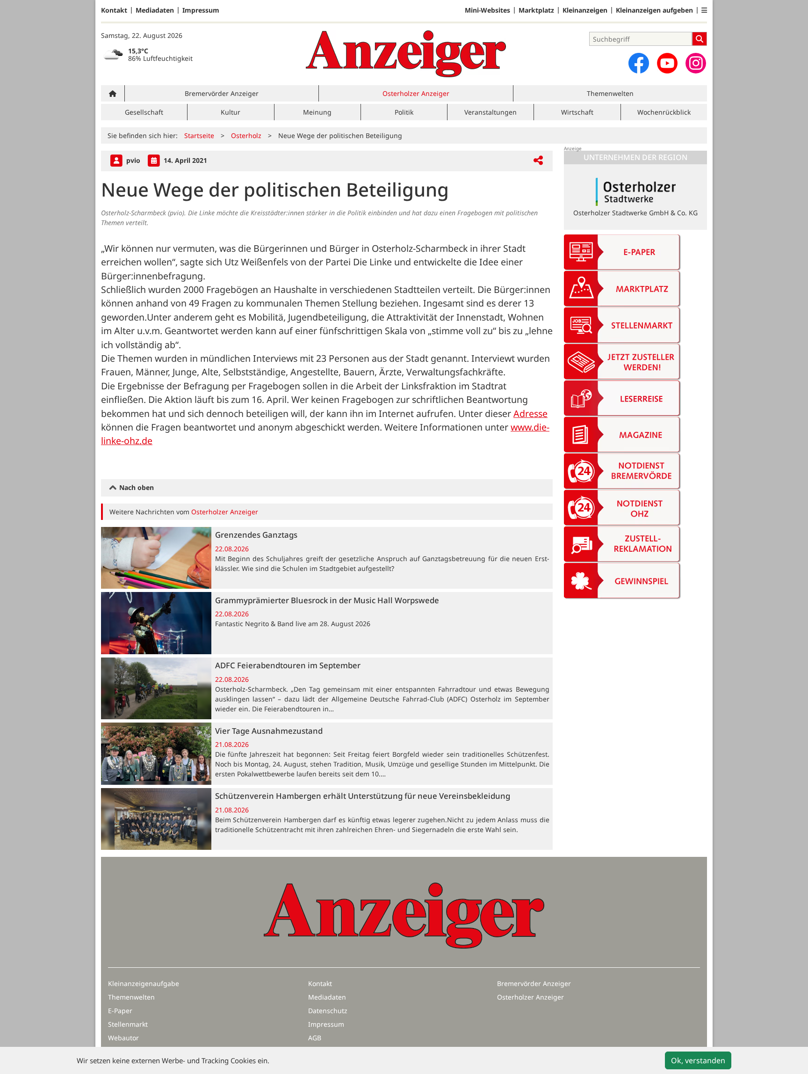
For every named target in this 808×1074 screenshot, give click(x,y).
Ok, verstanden (698, 1060)
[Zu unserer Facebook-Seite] (638, 63)
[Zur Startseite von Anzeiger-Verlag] (406, 53)
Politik (404, 112)
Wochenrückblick (664, 112)
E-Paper (120, 1010)
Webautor (123, 1037)
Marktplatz (536, 10)
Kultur (230, 112)
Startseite (199, 135)
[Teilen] (538, 160)
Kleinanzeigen (585, 10)
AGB (314, 1037)
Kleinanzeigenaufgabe (143, 983)
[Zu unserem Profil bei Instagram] (695, 63)
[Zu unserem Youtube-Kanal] (667, 63)
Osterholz (246, 135)
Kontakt (114, 10)
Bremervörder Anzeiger (222, 93)
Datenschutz (327, 1010)
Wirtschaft (577, 112)
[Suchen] (699, 39)
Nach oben (135, 487)
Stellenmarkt (128, 1024)
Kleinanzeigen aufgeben (654, 10)
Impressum (200, 10)
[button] (704, 10)
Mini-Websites (487, 10)
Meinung (317, 112)
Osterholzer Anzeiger (415, 93)
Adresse (530, 413)
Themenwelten (610, 93)
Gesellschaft (144, 112)
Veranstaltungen (490, 112)
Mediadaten (155, 10)
